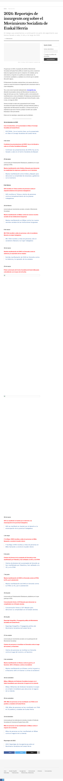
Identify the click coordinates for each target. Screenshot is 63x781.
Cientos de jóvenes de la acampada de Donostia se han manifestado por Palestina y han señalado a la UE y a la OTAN (22, 565)
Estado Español (13, 771)
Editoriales (6, 772)
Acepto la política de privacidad (50, 55)
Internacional (31, 771)
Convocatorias (48, 771)
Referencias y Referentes (27, 772)
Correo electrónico (49, 49)
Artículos (40, 771)
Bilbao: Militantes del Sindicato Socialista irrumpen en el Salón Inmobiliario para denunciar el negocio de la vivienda (22, 689)
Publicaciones (11, 8)
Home (5, 8)
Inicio (5, 771)
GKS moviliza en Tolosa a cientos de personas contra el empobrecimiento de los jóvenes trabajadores (21, 196)
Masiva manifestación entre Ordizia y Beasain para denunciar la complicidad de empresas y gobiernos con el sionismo (22, 176)
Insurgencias (23, 771)
